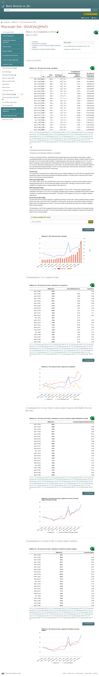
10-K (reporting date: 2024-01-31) (77, 132)
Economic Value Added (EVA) (10, 60)
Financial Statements (8, 36)
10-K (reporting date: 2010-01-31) (61, 140)
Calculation (35, 42)
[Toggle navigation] (3, 2)
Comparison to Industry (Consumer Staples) (43, 49)
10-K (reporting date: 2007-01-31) (52, 141)
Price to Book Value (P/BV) (9, 102)
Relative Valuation (7, 51)
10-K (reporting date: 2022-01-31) (47, 134)
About (64, 673)
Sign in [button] (95, 18)
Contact (95, 673)
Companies (7, 22)
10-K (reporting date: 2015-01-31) (40, 138)
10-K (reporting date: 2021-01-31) (64, 134)
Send (90, 221)
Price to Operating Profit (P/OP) (10, 97)
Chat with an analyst (91, 14)
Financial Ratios (7, 46)
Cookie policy (88, 673)
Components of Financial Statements (9, 110)
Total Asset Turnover (7, 90)
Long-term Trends (7, 64)
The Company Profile (8, 32)
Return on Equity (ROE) (8, 78)
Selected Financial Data (8, 68)
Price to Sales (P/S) (7, 105)
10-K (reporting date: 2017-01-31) (69, 136)
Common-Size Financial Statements (9, 41)
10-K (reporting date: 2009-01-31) (79, 140)
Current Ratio (5, 84)
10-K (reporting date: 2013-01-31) (74, 138)
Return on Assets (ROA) (8, 81)
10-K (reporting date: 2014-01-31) (57, 138)
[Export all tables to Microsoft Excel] (96, 32)
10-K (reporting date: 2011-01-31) (44, 140)
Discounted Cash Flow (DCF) (10, 55)
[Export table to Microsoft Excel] (92, 68)
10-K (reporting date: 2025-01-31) (60, 132)
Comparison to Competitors (39, 43)
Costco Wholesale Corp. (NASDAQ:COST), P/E (76, 46)
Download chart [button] (89, 229)
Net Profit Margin (6, 72)
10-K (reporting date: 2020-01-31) (81, 134)
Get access (86, 18)
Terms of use (71, 673)
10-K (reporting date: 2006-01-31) (69, 141)
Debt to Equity (6, 87)
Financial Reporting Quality (10, 115)
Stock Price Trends (7, 119)
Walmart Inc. (15, 22)
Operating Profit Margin (8, 75)
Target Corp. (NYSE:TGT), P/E (72, 49)
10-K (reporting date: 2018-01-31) (52, 136)
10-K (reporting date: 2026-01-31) (42, 132)
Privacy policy (79, 673)
